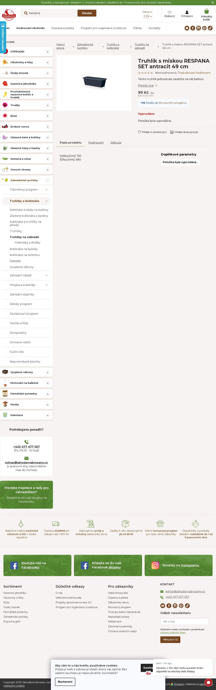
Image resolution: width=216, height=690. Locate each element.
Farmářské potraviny (23, 393)
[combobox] (58, 13)
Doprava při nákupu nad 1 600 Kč (56, 532)
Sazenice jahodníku (23, 83)
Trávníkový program (24, 189)
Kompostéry (18, 332)
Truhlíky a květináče (24, 201)
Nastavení (65, 681)
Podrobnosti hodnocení (194, 72)
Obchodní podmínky (120, 626)
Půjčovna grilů (11, 621)
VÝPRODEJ (17, 51)
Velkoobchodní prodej (68, 597)
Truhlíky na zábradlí (24, 237)
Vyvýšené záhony (22, 267)
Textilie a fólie (19, 323)
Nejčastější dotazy (119, 616)
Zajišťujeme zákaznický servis (91, 532)
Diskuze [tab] (115, 142)
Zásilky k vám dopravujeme (126, 532)
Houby (14, 404)
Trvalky (15, 105)
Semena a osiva (20, 158)
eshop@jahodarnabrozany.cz (26, 462)
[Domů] (65, 46)
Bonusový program (119, 607)
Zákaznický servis (118, 602)
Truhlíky (16, 231)
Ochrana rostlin (20, 342)
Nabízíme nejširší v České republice (21, 534)
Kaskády (15, 261)
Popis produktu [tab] (70, 142)
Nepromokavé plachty (25, 361)
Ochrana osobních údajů (122, 631)
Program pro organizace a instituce (77, 607)
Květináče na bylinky (24, 249)
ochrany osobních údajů (172, 632)
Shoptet (179, 684)
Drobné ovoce (19, 126)
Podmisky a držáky (27, 242)
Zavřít (144, 128)
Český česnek (19, 73)
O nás (59, 592)
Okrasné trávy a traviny (25, 148)
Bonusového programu (172, 102)
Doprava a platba (118, 597)
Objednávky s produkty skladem (196, 534)
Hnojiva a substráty (22, 285)
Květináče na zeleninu (25, 255)
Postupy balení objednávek (124, 612)
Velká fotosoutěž (118, 592)
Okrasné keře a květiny (25, 137)
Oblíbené (169, 16)
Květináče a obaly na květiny (29, 209)
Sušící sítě (17, 352)
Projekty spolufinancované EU (74, 602)
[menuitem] (30, 28)
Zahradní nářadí (21, 275)
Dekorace (16, 415)
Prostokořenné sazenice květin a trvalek (21, 94)
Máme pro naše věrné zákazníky (161, 532)
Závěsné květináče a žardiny (29, 215)
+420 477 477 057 (26, 446)
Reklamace (115, 621)
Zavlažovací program (24, 313)
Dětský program (21, 304)
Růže (13, 115)
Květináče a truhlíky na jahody (25, 223)
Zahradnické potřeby (24, 180)
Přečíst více (146, 85)
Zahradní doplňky (22, 294)
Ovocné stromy (20, 169)
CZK (147, 16)
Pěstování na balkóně (24, 383)
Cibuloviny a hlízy (21, 62)
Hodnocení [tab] (96, 142)
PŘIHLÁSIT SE (170, 639)
